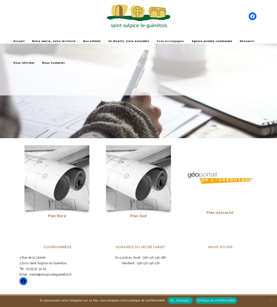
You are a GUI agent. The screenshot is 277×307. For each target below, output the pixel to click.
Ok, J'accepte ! (180, 300)
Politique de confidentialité (216, 300)
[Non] (271, 300)
